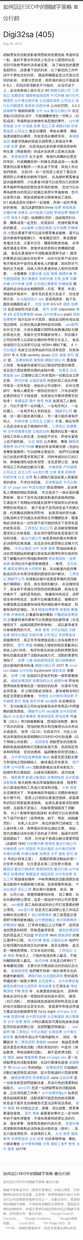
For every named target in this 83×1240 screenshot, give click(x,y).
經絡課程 (65, 935)
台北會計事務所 (45, 284)
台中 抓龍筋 (27, 848)
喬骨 (24, 991)
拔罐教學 (10, 111)
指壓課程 (18, 95)
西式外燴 (21, 380)
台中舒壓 (18, 767)
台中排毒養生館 (19, 431)
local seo (19, 1067)
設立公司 (24, 472)
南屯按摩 (45, 986)
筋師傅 (70, 472)
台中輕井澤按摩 (61, 696)
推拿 (14, 217)
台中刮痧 (26, 670)
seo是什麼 (41, 472)
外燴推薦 (65, 284)
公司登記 (50, 635)
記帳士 (49, 421)
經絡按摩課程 (21, 681)
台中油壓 (60, 228)
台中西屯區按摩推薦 (26, 757)
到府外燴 (43, 105)
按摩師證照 (54, 1067)
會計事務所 (29, 278)
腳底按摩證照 (69, 930)
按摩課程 (18, 874)
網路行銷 (63, 126)
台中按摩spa (53, 314)
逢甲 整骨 (68, 1144)
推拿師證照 (19, 156)
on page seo (18, 487)
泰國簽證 (21, 401)
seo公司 (24, 1088)
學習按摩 (61, 212)
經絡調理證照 (44, 660)
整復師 (41, 1042)
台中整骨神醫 (31, 1144)
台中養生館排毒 (26, 100)
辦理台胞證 (19, 635)
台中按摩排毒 (68, 981)
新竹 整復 (25, 645)
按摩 (57, 207)
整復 (46, 940)
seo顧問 (72, 324)
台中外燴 (18, 284)
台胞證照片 (28, 299)
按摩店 (23, 212)
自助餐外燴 (35, 843)
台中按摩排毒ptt (54, 1093)
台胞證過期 (43, 228)
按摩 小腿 (25, 660)
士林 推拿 (57, 472)
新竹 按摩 (50, 309)
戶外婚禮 (70, 467)
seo (41, 299)
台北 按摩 (25, 477)
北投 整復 (59, 355)
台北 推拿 (62, 1133)
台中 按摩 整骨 (44, 548)
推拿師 (65, 609)
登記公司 (46, 528)
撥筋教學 (18, 777)
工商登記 (59, 426)
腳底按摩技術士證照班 (25, 569)
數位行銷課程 (24, 869)
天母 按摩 (61, 278)
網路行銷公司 (60, 90)
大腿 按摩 (10, 146)
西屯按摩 (62, 716)
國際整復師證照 (38, 95)
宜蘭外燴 (10, 212)
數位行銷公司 (61, 111)
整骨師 (30, 105)
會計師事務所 (65, 660)
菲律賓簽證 (53, 482)
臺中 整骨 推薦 (40, 401)
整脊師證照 (45, 716)
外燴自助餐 (11, 854)
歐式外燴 (35, 940)
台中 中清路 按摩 (27, 126)
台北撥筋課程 (49, 100)
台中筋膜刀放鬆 (41, 212)
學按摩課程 (57, 558)
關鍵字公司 (63, 411)
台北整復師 (55, 1016)
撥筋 (66, 304)
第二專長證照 (24, 1042)
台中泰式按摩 (65, 848)
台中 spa (43, 111)
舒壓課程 (10, 925)
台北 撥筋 (35, 441)
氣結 (46, 757)
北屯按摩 (45, 981)
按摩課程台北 (43, 681)
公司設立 (67, 100)
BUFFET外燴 (24, 446)
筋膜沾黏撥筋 (36, 777)
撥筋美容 (59, 670)
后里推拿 (42, 742)
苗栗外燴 (18, 1016)
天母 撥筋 (50, 1144)
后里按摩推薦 (23, 314)
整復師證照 (44, 869)
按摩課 (44, 854)
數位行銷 (61, 869)
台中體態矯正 (45, 920)
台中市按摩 (63, 874)
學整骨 (43, 696)
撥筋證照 (47, 874)
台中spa (63, 1011)
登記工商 (48, 126)
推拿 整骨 (42, 630)
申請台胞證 (37, 487)
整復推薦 (69, 207)
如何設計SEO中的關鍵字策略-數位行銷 (41, 12)
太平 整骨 (58, 854)
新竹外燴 (37, 701)
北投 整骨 (50, 273)
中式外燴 (57, 95)
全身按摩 (55, 1032)
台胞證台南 (41, 431)
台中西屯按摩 (36, 1016)
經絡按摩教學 (48, 609)
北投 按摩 (42, 304)
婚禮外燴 (65, 273)
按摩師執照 (24, 360)
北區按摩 (66, 1077)
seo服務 (27, 228)
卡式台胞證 (22, 548)
